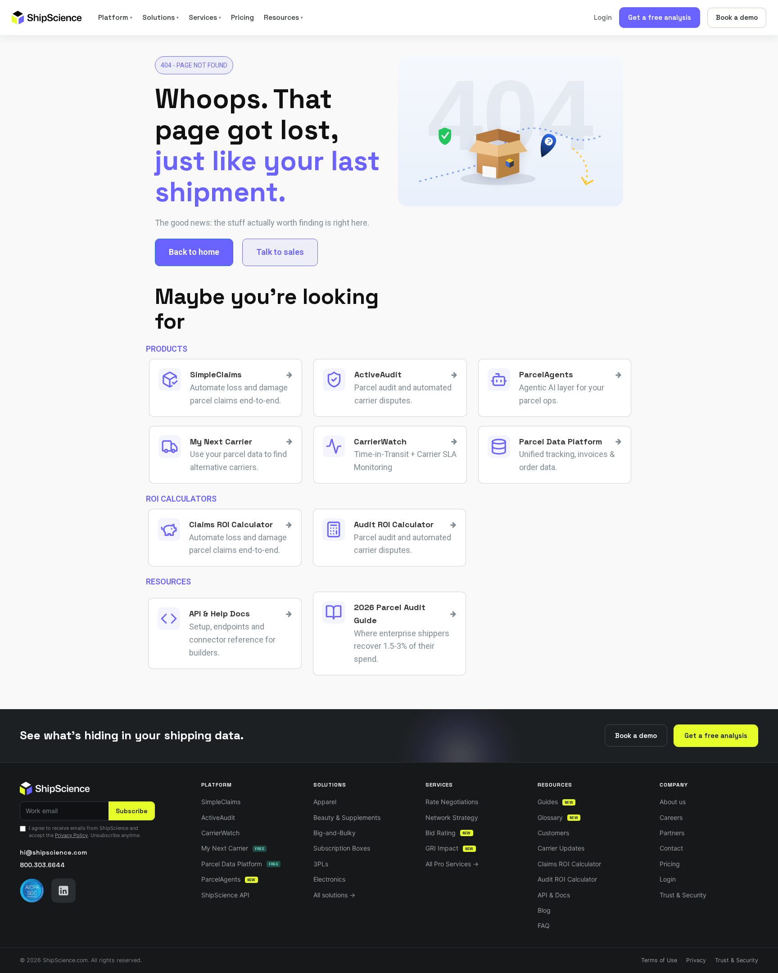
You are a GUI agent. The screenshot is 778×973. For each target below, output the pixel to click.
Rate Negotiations (451, 802)
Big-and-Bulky (334, 833)
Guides (555, 802)
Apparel (324, 802)
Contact (671, 848)
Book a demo (737, 17)
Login (603, 17)
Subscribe (132, 811)
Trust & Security (683, 895)
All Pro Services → (452, 864)
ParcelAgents (228, 879)
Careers (671, 817)
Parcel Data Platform (239, 864)
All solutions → (334, 895)
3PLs (320, 864)
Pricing (242, 17)
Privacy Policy (71, 835)
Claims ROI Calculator (569, 864)
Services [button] (205, 17)
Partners (672, 833)
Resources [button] (283, 17)
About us (673, 802)
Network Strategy (451, 817)
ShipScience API (225, 895)
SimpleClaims (220, 802)
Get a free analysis (659, 17)
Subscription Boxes (341, 848)
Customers (553, 833)
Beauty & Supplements (346, 817)
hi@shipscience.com (53, 852)
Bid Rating (448, 833)
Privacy (696, 960)
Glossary (558, 817)
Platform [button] (115, 17)
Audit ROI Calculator (567, 879)
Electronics (329, 879)
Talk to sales (280, 252)
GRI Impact (449, 848)
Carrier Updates (561, 848)
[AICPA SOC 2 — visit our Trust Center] (32, 890)
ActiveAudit (218, 817)
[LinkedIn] (63, 890)
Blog (544, 910)
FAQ (544, 925)
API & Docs (554, 895)
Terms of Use (659, 960)
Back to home (194, 252)
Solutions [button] (160, 17)
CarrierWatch (220, 833)
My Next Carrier (232, 848)
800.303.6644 (42, 865)
